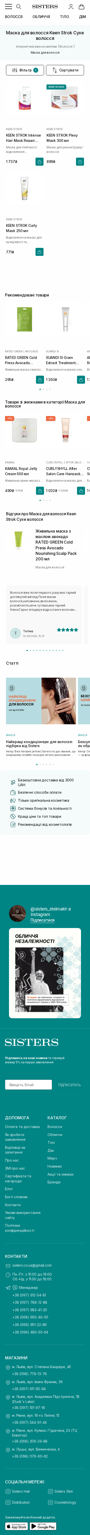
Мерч (52, 1158)
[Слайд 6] (43, 650)
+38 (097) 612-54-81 (29, 1295)
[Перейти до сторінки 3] (46, 389)
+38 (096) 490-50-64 (30, 1332)
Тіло (51, 1142)
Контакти (13, 1205)
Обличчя (55, 1135)
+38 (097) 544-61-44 (29, 1422)
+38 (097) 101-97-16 (28, 1407)
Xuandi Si (52, 351)
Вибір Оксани (56, 87)
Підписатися (42, 920)
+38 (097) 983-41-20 (29, 1310)
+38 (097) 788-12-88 (29, 1302)
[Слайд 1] (27, 650)
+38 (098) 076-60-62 (30, 1456)
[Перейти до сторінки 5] (49, 764)
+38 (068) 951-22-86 (29, 1324)
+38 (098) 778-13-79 (29, 1374)
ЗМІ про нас (15, 1168)
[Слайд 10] (56, 650)
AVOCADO (31, 351)
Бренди (54, 1182)
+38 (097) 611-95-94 (29, 1389)
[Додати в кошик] (40, 162)
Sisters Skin (63, 1491)
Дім (51, 1150)
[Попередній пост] (16, 973)
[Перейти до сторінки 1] (40, 389)
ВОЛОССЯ (13, 17)
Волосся (55, 1126)
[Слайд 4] (37, 650)
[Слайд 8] (49, 650)
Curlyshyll (54, 462)
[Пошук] (18, 6)
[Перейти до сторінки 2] (43, 389)
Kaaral (10, 462)
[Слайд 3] (33, 650)
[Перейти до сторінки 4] (49, 389)
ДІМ (82, 17)
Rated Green (13, 351)
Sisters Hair (21, 1491)
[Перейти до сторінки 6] (53, 764)
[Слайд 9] (53, 650)
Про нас (12, 1160)
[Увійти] (71, 6)
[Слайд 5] (40, 650)
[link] (81, 6)
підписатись (69, 1084)
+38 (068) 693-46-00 (30, 1317)
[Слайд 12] (63, 650)
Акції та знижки (61, 1174)
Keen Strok (14, 129)
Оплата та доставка (22, 1126)
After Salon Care (75, 462)
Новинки (55, 1166)
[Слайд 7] (46, 650)
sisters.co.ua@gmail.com (32, 1265)
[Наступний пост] (74, 973)
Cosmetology (65, 1502)
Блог (9, 1189)
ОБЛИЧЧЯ (41, 17)
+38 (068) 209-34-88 (30, 1441)
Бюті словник (16, 1197)
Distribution (21, 1502)
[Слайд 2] (30, 650)
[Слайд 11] (59, 650)
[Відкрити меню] (8, 6)
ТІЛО (64, 17)
